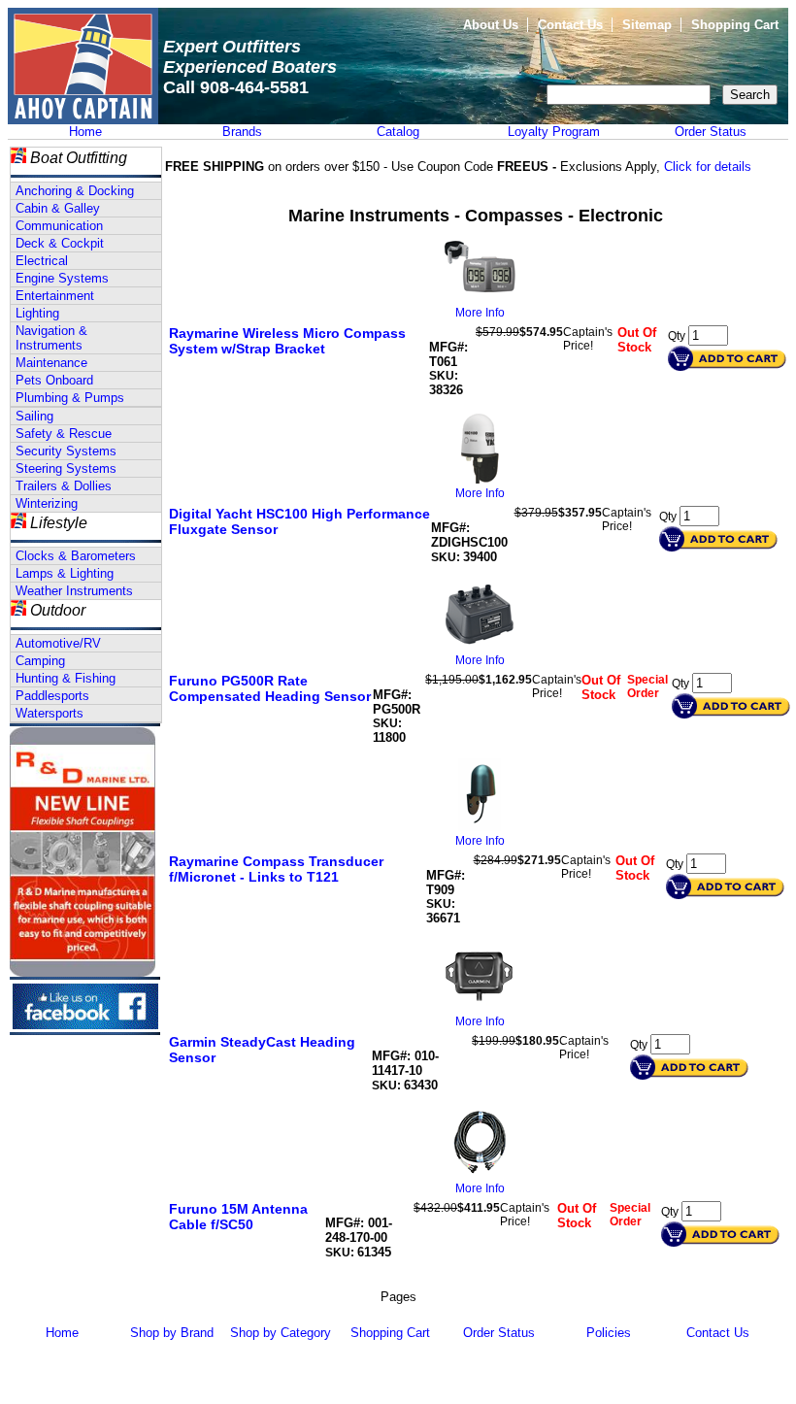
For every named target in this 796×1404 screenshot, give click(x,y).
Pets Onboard (54, 380)
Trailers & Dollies (64, 486)
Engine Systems (62, 278)
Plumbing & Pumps (70, 397)
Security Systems (66, 451)
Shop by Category (280, 1332)
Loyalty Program (554, 131)
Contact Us (570, 24)
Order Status (710, 131)
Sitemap (647, 24)
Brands (242, 131)
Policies (608, 1332)
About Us (490, 24)
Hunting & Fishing (66, 678)
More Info (480, 312)
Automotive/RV (58, 643)
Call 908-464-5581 (236, 87)
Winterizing (47, 503)
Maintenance (51, 362)
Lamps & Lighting (65, 573)
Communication (59, 225)
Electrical (42, 260)
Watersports (49, 713)
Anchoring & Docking (75, 191)
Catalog (398, 131)
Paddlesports (52, 695)
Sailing (34, 416)
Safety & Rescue (64, 433)
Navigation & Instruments (51, 337)
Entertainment (55, 295)
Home (85, 131)
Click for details (707, 166)
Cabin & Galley (58, 208)
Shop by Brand (172, 1332)
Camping (40, 660)
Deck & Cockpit (60, 243)
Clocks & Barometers (76, 556)
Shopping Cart (735, 24)
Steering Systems (66, 468)
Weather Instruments (74, 591)
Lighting (37, 313)
